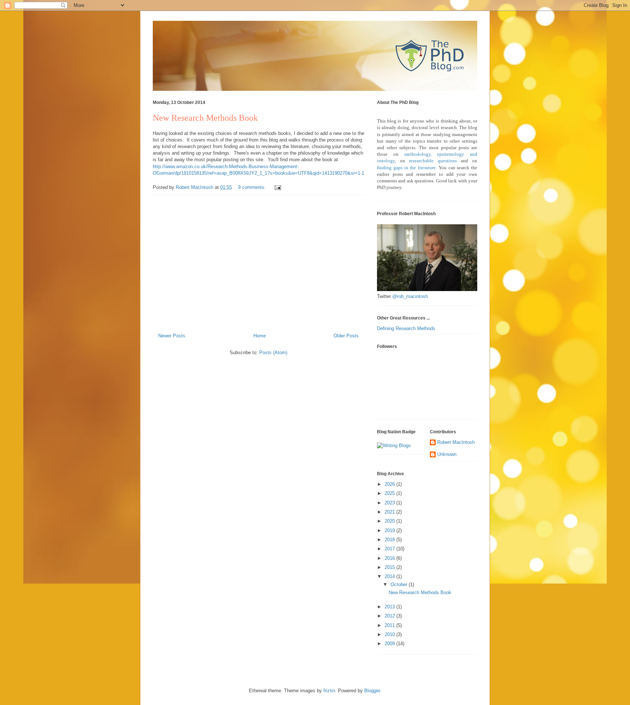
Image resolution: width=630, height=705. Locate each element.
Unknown (446, 454)
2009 (390, 643)
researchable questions (432, 160)
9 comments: (252, 187)
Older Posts (346, 335)
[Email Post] (277, 187)
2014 (390, 576)
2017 (390, 548)
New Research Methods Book (205, 118)
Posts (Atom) (273, 352)
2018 (390, 539)
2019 (390, 530)
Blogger (372, 690)
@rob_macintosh (410, 296)
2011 (390, 625)
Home (259, 335)
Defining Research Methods (406, 328)
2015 (390, 567)
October (399, 584)
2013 (390, 606)
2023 (390, 502)
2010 (390, 634)
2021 (390, 512)
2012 (390, 616)
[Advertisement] (258, 261)
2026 (390, 484)
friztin (329, 690)
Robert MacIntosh (456, 442)
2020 (390, 521)
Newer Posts (171, 335)
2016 (390, 558)
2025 (390, 493)
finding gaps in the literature (406, 167)
